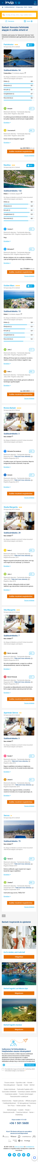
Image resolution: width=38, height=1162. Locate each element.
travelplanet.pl (30, 1146)
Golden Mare (9, 285)
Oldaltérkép (19, 1115)
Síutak (26, 1085)
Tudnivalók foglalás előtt (25, 1089)
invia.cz (17, 1146)
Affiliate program (31, 1101)
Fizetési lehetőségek (26, 1094)
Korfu (25, 7)
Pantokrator (9, 44)
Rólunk (27, 1110)
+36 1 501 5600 (19, 1123)
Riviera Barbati (10, 408)
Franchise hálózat (22, 1112)
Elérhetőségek (12, 1110)
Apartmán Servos (11, 713)
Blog (28, 1105)
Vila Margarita (10, 610)
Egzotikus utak (21, 1082)
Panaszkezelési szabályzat (19, 1096)
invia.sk (22, 1146)
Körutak (30, 1082)
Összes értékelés (29, 155)
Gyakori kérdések (10, 1089)
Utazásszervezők (9, 1112)
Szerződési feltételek (9, 1092)
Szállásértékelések (10, 7)
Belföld (32, 1085)
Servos (7, 815)
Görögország (19, 7)
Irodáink (21, 1110)
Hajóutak (20, 1085)
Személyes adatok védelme (27, 1092)
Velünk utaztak (21, 1105)
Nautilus (7, 165)
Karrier (31, 1112)
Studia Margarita (11, 507)
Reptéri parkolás (18, 1101)
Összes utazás (9, 1082)
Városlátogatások (9, 1085)
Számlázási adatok (11, 1094)
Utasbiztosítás (7, 1101)
